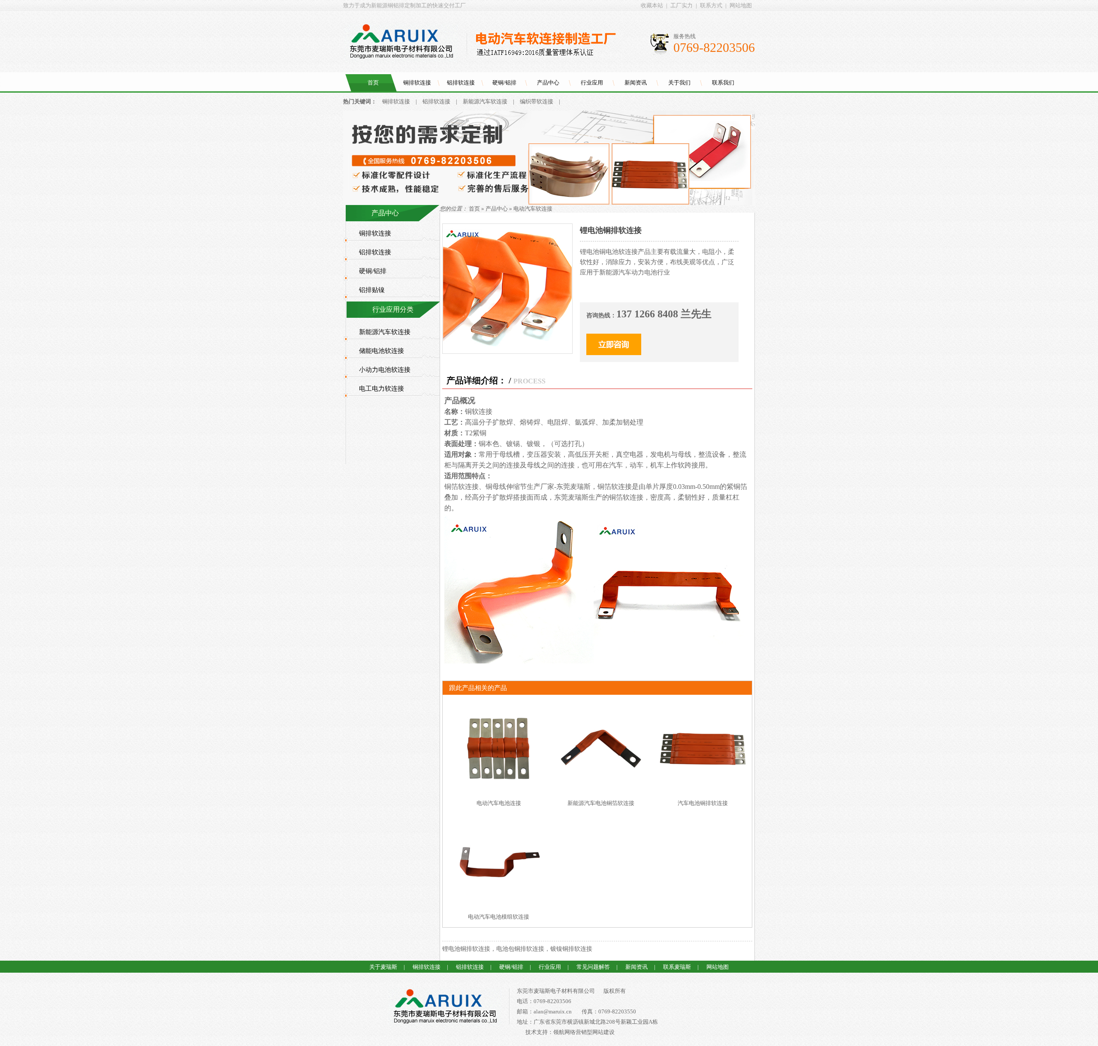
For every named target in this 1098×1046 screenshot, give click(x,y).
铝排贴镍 (372, 289)
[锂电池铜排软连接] (507, 351)
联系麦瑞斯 (677, 967)
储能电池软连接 (381, 350)
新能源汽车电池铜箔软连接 (600, 803)
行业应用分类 (392, 309)
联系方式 (711, 5)
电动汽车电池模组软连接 (498, 916)
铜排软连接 (417, 82)
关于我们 (679, 82)
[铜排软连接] (549, 203)
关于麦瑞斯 (383, 967)
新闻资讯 (635, 82)
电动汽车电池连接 (499, 803)
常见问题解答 (593, 967)
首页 (373, 82)
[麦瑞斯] (445, 1008)
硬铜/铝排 (504, 82)
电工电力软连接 (381, 388)
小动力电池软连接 (384, 369)
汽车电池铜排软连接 (703, 803)
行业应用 (592, 82)
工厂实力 (681, 5)
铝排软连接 (461, 82)
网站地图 (741, 5)
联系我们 (723, 82)
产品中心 (548, 82)
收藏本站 (652, 5)
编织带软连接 (536, 101)
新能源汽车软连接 (485, 101)
